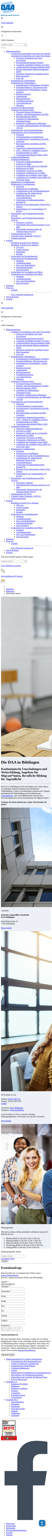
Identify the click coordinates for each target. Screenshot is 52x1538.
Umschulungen (7, 796)
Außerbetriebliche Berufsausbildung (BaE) (33, 67)
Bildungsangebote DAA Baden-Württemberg (24, 1359)
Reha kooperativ (22, 76)
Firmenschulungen (18, 238)
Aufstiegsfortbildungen (20, 157)
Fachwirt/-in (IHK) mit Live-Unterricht (31, 166)
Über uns (19, 247)
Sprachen (20, 105)
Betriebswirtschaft (23, 94)
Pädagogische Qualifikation (27, 189)
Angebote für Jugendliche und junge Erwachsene (30, 54)
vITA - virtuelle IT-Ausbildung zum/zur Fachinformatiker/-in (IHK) (32, 151)
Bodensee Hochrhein (19, 1384)
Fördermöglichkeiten (24, 267)
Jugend (14, 1370)
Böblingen (10, 591)
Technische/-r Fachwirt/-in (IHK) (29, 171)
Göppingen (15, 1393)
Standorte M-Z (12, 1400)
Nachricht (5, 1325)
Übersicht (20, 135)
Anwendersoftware (23, 103)
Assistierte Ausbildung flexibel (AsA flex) (32, 65)
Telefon (4, 1316)
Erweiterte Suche (8, 1258)
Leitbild (14, 290)
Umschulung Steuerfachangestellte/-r (30, 148)
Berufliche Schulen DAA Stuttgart (24, 243)
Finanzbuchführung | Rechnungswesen (31, 87)
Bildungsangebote (13, 51)
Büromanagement (23, 99)
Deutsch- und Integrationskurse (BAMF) (32, 114)
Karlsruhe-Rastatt (18, 1395)
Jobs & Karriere (22, 270)
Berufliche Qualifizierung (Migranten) (31, 123)
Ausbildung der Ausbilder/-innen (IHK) (32, 175)
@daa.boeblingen (17, 1110)
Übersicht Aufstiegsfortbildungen (29, 162)
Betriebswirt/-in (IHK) (25, 168)
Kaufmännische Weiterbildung (23, 81)
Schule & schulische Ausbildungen (25, 1364)
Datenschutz (11, 1526)
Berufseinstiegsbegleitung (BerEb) (30, 63)
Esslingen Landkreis (19, 1388)
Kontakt (19, 254)
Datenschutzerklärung (9, 1275)
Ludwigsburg (16, 1397)
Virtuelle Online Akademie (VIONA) (26, 236)
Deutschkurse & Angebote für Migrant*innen (29, 1377)
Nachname (6, 1291)
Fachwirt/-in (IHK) (23, 164)
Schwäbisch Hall (18, 1409)
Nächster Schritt (8, 1355)
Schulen (9, 240)
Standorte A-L (11, 1382)
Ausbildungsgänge (23, 263)
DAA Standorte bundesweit (22, 295)
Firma (3, 1296)
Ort (2, 1311)
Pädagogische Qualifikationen (23, 182)
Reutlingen (15, 1406)
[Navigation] (5, 47)
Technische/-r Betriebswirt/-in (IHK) (30, 173)
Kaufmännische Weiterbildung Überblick (32, 85)
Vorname (5, 1286)
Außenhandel (21, 96)
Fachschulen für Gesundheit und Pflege (27, 272)
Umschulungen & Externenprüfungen (26, 1361)
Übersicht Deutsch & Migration (28, 112)
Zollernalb (15, 1415)
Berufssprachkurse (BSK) (26, 117)
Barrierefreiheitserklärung (16, 1530)
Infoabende (20, 252)
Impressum (10, 1523)
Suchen (5, 1261)
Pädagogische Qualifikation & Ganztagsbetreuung (31, 1373)
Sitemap (9, 1535)
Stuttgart (14, 1411)
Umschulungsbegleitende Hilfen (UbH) (32, 155)
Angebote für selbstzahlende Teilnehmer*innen (27, 120)
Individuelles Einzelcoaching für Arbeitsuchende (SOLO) (29, 230)
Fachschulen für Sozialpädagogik (24, 256)
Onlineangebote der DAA (21, 234)
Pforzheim (15, 1404)
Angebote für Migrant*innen (22, 108)
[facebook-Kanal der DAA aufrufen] (26, 1519)
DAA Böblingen (16, 1108)
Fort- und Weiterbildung (25, 265)
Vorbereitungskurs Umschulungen (29, 137)
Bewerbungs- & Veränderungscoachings (27, 1375)
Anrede (4, 1282)
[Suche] (2, 47)
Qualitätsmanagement (24, 101)
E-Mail (4, 1103)
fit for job (20, 78)
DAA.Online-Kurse (19, 1379)
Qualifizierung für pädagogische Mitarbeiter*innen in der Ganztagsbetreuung (29, 195)
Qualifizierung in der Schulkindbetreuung (32, 191)
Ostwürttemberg (17, 1402)
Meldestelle (10, 1528)
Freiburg (14, 1391)
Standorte (20, 261)
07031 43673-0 (14, 1099)
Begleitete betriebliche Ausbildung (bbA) (32, 74)
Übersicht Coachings (24, 222)
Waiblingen (15, 1413)
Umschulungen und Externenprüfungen (27, 130)
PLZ (3, 1306)
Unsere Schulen (22, 249)
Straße (3, 1301)
